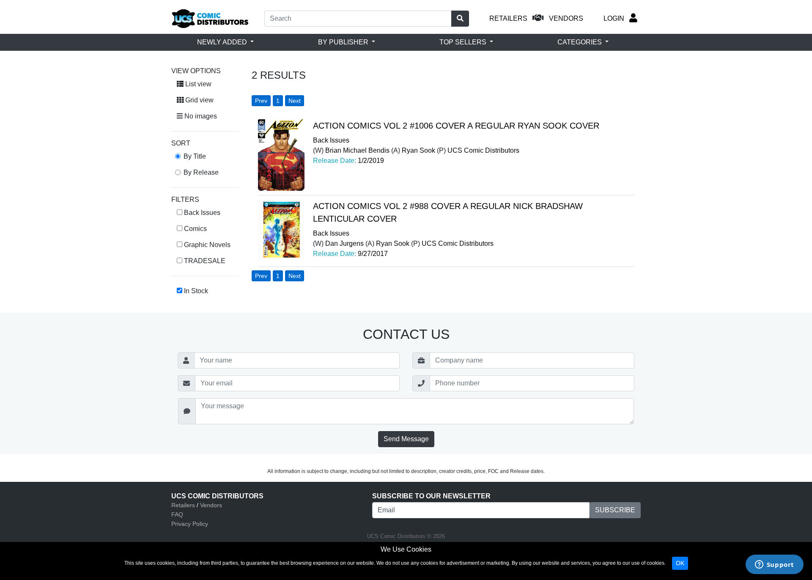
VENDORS (566, 18)
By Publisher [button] (344, 42)
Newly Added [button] (223, 42)
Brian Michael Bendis (357, 150)
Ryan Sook (418, 150)
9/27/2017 (373, 253)
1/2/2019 (371, 160)
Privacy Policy (189, 523)
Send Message (406, 439)
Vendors (211, 505)
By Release (201, 172)
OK (680, 563)
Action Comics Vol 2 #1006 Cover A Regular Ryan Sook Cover (456, 125)
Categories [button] (580, 42)
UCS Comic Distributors (483, 150)
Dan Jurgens (344, 243)
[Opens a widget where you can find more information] (774, 565)
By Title (195, 156)
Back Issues (331, 140)
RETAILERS (508, 18)
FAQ (177, 514)
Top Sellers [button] (463, 42)
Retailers (183, 505)
